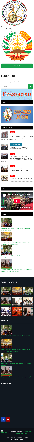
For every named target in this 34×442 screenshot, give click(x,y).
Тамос (21, 439)
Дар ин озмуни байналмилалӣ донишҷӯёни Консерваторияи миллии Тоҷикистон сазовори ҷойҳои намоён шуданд (16, 159)
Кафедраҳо (20, 437)
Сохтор (13, 437)
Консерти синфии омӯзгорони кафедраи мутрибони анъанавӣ (19, 147)
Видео (26, 437)
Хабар (12, 132)
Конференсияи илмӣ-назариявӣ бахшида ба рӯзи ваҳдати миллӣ (19, 169)
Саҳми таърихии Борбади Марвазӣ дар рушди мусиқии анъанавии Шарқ (21, 179)
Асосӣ (7, 437)
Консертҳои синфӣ (16, 144)
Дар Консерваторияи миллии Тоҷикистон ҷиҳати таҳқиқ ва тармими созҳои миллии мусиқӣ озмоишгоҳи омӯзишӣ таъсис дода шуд (17, 137)
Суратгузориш (14, 439)
